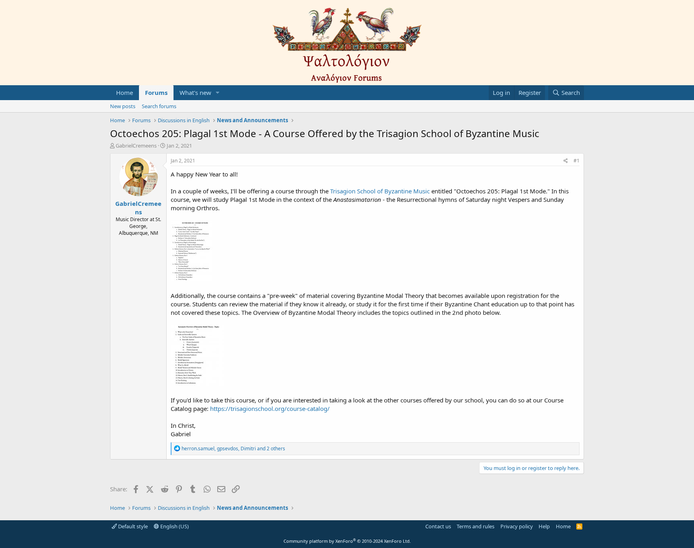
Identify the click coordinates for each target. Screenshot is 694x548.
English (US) (174, 526)
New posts (122, 106)
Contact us (438, 526)
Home (124, 92)
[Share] (566, 161)
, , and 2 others (233, 448)
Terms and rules (475, 526)
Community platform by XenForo (347, 541)
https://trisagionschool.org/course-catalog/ (270, 408)
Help (544, 526)
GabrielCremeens (136, 145)
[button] (217, 92)
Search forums (159, 106)
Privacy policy (516, 526)
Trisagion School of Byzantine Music (380, 191)
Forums (156, 92)
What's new (195, 92)
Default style (132, 526)
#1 (577, 160)
